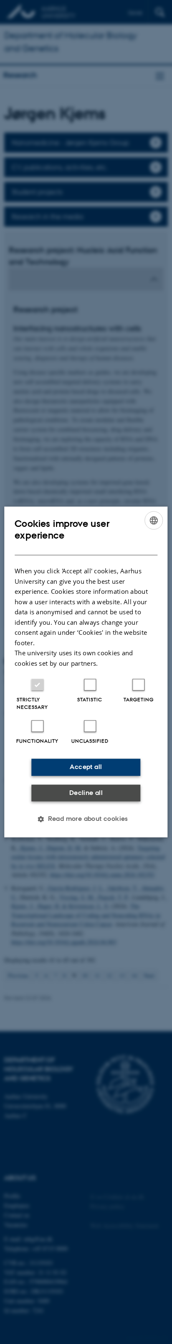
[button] (86, 819)
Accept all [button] (86, 767)
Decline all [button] (86, 793)
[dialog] (85, 671)
